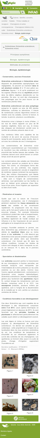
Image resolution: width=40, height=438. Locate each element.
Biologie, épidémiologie (22, 33)
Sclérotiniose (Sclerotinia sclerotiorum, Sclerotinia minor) (20, 47)
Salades (12, 21)
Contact (3, 435)
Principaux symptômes (19, 54)
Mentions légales (6, 431)
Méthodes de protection (20, 65)
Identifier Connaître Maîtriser (29, 3)
